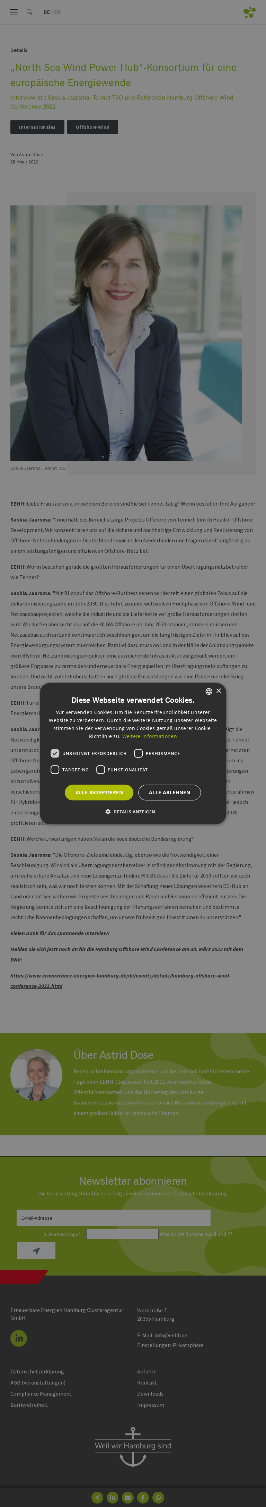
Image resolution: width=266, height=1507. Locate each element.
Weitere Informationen (149, 736)
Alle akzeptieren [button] (99, 792)
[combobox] (208, 691)
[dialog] (133, 753)
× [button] (218, 691)
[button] (133, 811)
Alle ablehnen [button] (169, 792)
